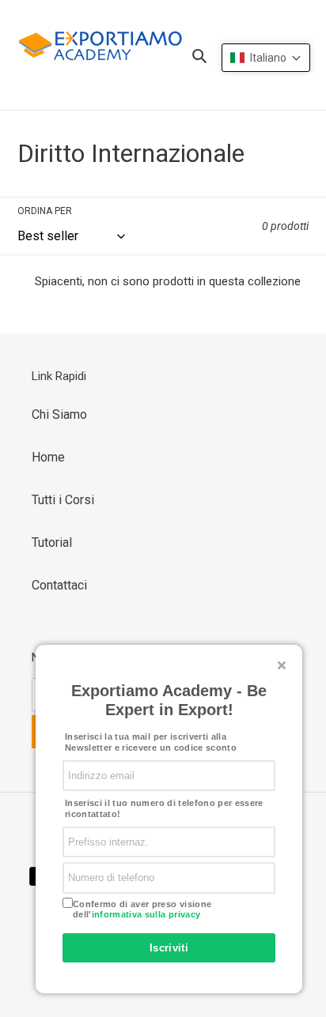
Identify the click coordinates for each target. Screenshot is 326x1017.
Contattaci (59, 585)
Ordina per (44, 211)
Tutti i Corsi (63, 499)
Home (48, 457)
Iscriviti (169, 948)
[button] (265, 57)
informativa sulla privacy (146, 914)
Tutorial (52, 542)
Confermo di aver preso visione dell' (142, 909)
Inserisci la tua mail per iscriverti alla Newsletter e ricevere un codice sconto (151, 742)
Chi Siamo (59, 414)
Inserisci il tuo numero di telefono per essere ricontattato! (164, 808)
